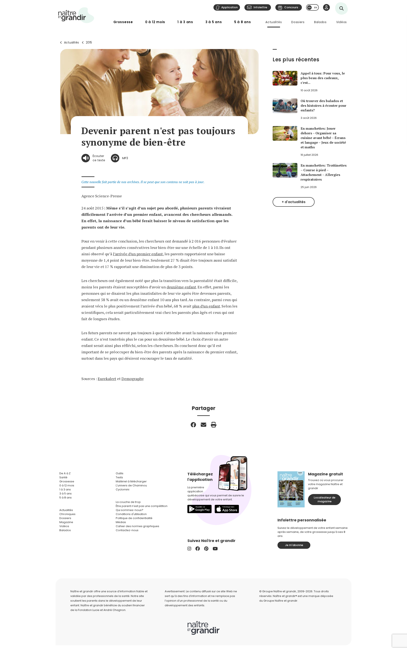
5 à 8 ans (242, 22)
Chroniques (67, 514)
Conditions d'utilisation (131, 514)
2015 (89, 42)
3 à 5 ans (213, 22)
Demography (132, 378)
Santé (63, 477)
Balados (320, 22)
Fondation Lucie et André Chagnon (101, 610)
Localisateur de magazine (324, 499)
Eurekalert (107, 378)
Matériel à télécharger (131, 481)
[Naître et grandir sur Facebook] (197, 548)
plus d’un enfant (206, 306)
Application (229, 7)
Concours (291, 7)
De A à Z (65, 473)
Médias (121, 522)
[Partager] (193, 424)
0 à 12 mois (155, 22)
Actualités (273, 22)
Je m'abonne (294, 545)
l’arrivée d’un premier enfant (138, 253)
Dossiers (298, 22)
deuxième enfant (181, 286)
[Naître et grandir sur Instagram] (189, 548)
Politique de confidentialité (134, 518)
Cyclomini (122, 489)
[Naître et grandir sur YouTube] (215, 548)
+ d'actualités (293, 201)
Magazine (66, 522)
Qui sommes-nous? (129, 510)
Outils (119, 473)
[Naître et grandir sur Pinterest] (206, 548)
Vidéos (341, 22)
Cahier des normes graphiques (137, 526)
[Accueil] (76, 15)
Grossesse (123, 22)
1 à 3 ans (185, 22)
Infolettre (260, 7)
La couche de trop (128, 502)
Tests (119, 477)
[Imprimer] (213, 424)
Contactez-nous (127, 530)
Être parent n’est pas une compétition (141, 506)
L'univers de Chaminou (131, 485)
